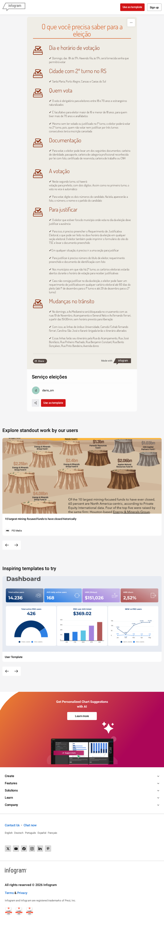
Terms (9, 893)
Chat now (30, 825)
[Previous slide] (7, 545)
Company (11, 805)
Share (41, 361)
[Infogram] (13, 7)
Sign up (154, 7)
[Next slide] (16, 545)
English (9, 832)
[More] (131, 22)
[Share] (35, 403)
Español (42, 832)
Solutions (11, 790)
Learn (9, 797)
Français (52, 832)
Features (11, 783)
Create (9, 776)
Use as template (132, 7)
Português (30, 832)
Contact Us (12, 825)
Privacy (22, 893)
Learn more (82, 716)
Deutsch (18, 832)
